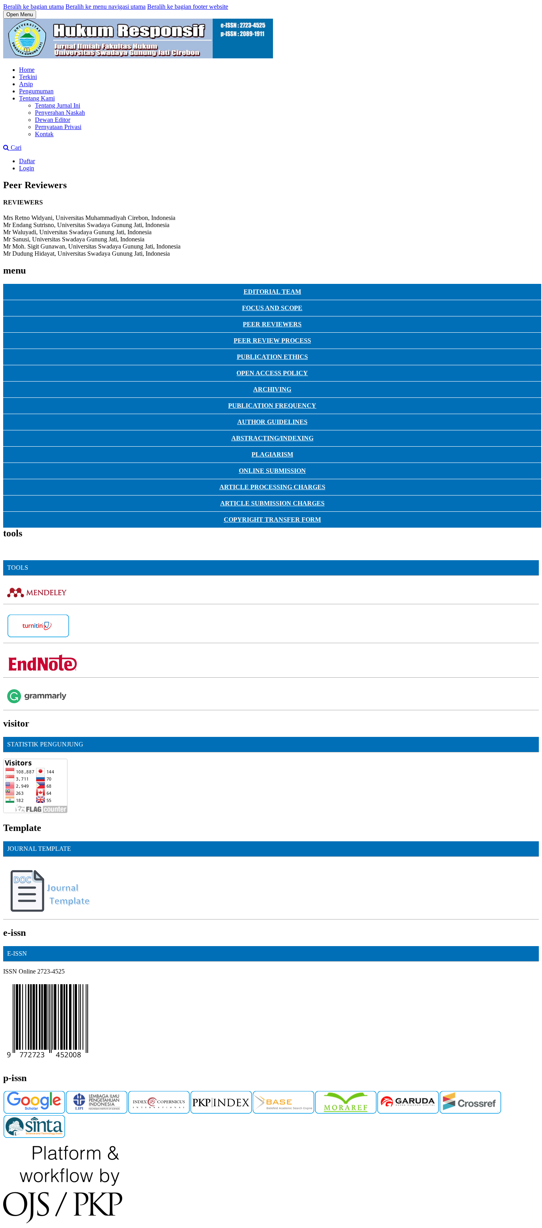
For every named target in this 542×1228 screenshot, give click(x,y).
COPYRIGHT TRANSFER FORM (272, 519)
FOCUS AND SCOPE (272, 308)
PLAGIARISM (272, 454)
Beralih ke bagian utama (33, 6)
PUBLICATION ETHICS (272, 356)
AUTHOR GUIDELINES (272, 421)
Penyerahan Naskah (60, 112)
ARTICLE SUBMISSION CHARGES (272, 503)
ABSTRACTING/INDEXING (272, 438)
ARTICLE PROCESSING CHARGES (272, 487)
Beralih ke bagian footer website (187, 6)
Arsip (26, 84)
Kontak (44, 134)
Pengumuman (36, 91)
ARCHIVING (272, 389)
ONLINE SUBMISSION (272, 470)
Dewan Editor (52, 119)
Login (26, 168)
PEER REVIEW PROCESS (272, 340)
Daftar (27, 161)
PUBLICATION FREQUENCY (272, 405)
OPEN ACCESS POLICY (272, 373)
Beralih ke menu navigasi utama (105, 6)
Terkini (28, 76)
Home (27, 69)
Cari (15, 147)
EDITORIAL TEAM (272, 291)
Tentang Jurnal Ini (57, 105)
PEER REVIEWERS (272, 324)
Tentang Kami (37, 98)
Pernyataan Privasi (58, 126)
